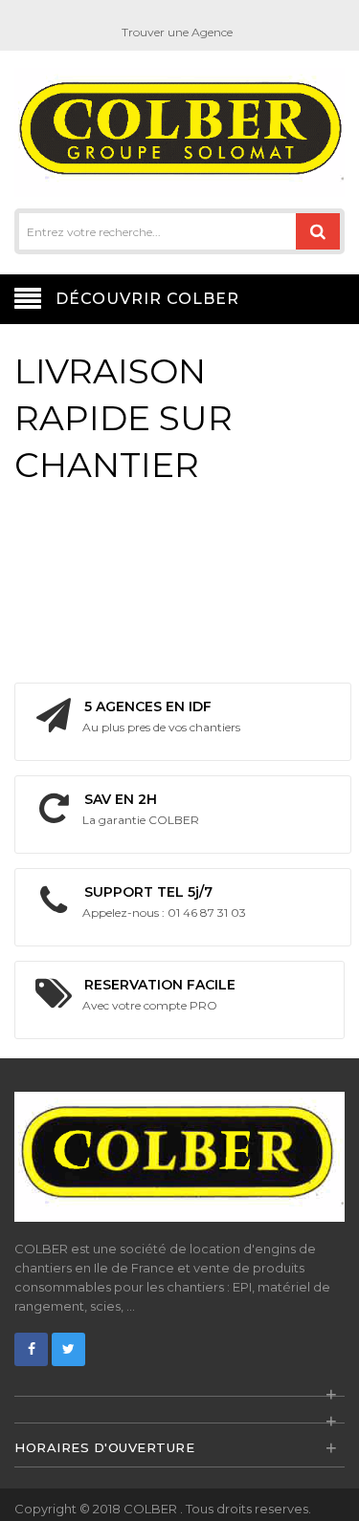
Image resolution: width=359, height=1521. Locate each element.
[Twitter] (68, 1349)
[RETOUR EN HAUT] (339, 1486)
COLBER (151, 1508)
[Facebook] (31, 1349)
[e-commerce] (179, 131)
